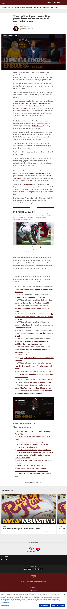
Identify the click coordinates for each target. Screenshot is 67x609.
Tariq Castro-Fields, (38, 173)
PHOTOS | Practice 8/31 (24, 212)
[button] (33, 52)
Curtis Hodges (23, 108)
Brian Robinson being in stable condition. (35, 388)
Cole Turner (41, 103)
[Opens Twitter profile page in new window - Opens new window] (21, 30)
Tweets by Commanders (33, 482)
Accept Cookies (44, 605)
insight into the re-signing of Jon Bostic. (30, 297)
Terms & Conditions (33, 584)
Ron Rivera (28, 184)
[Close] (64, 594)
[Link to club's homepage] (3, 2)
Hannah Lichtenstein (24, 26)
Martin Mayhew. (37, 126)
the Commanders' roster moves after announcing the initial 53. (34, 316)
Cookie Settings (5, 605)
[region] (33, 600)
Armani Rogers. (34, 106)
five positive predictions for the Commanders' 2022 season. (33, 308)
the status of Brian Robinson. (41, 382)
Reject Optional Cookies (58, 605)
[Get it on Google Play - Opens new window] (39, 570)
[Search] (61, 3)
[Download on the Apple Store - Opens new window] (27, 569)
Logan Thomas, (26, 103)
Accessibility (33, 590)
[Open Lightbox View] (33, 238)
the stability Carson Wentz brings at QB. (35, 303)
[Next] (41, 247)
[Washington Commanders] (33, 577)
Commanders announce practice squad (31, 442)
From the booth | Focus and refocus (30, 465)
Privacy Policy (33, 587)
